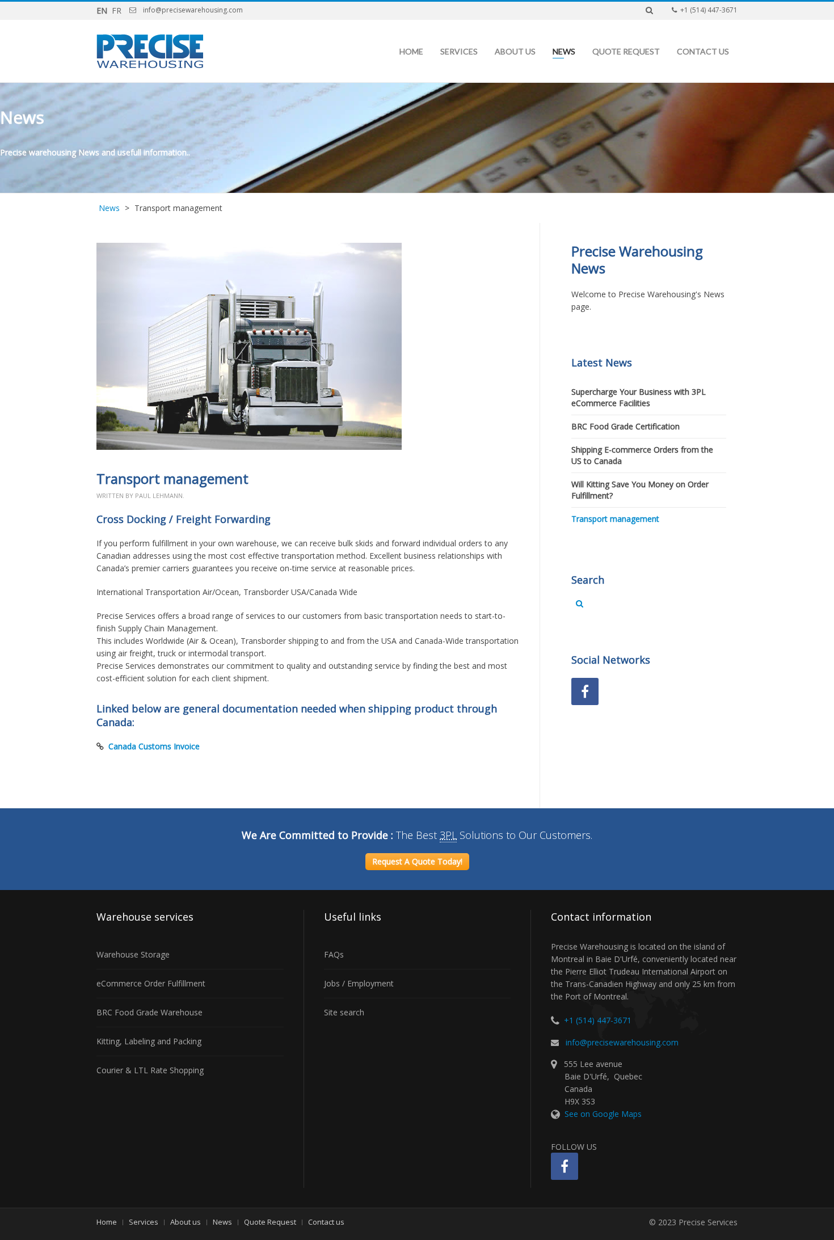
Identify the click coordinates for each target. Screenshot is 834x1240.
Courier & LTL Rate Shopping (150, 1070)
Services (459, 51)
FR (116, 10)
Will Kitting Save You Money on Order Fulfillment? (640, 490)
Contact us (703, 51)
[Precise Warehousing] (149, 51)
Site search (344, 1012)
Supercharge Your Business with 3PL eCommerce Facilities (638, 397)
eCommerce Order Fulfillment (150, 983)
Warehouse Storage (133, 954)
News (564, 51)
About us (515, 51)
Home (411, 51)
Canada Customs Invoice (154, 746)
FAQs (334, 954)
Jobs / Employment (359, 983)
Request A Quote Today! (417, 861)
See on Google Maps (603, 1113)
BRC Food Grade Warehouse (149, 1012)
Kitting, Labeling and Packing (148, 1041)
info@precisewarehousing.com (622, 1042)
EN (102, 10)
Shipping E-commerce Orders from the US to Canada (642, 455)
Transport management (615, 518)
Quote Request (626, 51)
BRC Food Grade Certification (625, 426)
